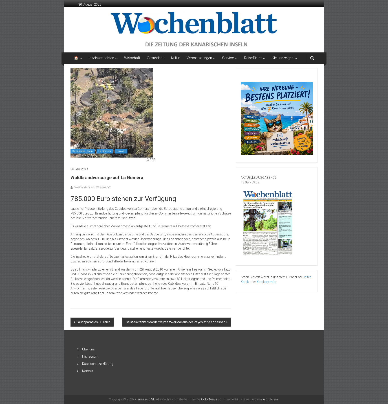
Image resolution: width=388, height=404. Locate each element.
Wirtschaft (132, 58)
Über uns (88, 349)
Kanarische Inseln (82, 151)
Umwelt (121, 151)
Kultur (175, 58)
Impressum (90, 356)
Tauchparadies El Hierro (93, 322)
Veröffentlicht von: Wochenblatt (92, 187)
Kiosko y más (266, 282)
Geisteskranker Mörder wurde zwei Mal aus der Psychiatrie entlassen (175, 322)
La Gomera (104, 151)
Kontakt (87, 371)
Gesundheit (155, 58)
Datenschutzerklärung (97, 364)
